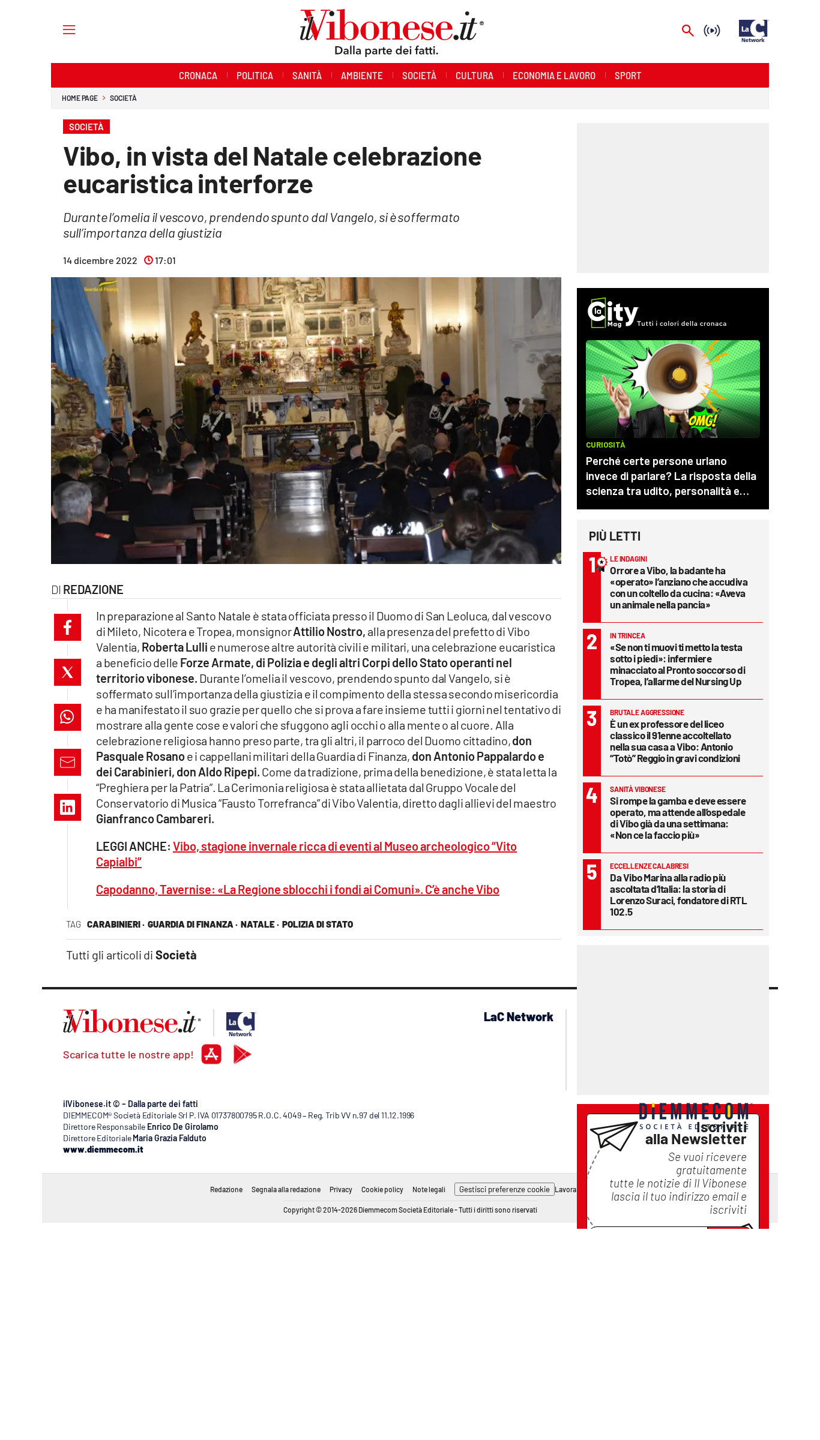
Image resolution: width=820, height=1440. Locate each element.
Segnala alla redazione (286, 1189)
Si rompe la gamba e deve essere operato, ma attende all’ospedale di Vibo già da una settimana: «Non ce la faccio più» (678, 817)
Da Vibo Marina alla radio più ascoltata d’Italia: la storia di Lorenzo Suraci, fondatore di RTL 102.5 (678, 894)
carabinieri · (116, 924)
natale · (260, 924)
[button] (67, 627)
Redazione (226, 1189)
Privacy (341, 1189)
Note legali (428, 1189)
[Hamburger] (58, 29)
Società (123, 98)
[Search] (688, 31)
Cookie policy (382, 1189)
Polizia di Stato (317, 924)
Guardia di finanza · (193, 924)
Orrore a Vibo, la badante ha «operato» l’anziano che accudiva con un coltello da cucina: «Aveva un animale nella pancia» (678, 587)
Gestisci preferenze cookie (504, 1189)
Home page (80, 98)
